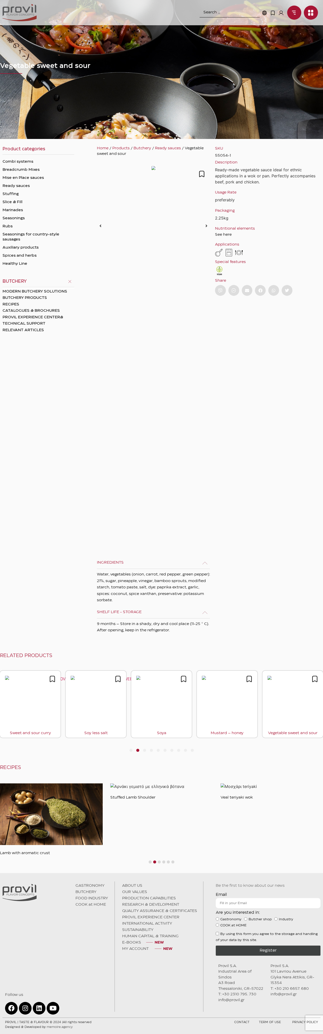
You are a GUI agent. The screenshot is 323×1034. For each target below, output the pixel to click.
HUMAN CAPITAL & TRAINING (150, 936)
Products (121, 148)
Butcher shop (260, 919)
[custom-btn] (220, 290)
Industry (286, 919)
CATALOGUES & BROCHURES (31, 310)
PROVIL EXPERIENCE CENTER (150, 917)
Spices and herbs (20, 255)
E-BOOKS (131, 942)
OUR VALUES (134, 892)
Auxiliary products (21, 247)
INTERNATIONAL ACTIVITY (147, 923)
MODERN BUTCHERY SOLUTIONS (35, 291)
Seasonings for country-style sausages (31, 237)
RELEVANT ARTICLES (23, 330)
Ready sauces (16, 186)
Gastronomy (230, 919)
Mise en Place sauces (23, 178)
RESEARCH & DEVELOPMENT (150, 904)
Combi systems (18, 161)
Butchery (142, 148)
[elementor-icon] (273, 13)
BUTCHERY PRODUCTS (25, 298)
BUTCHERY (85, 892)
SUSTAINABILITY (137, 930)
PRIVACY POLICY (305, 1022)
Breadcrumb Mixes (21, 170)
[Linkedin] (39, 1008)
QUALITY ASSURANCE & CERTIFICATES (159, 911)
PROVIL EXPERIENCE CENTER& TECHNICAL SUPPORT (33, 321)
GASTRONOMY (89, 885)
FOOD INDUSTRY (91, 898)
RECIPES (11, 304)
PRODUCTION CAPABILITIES (149, 898)
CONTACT (242, 1022)
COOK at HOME (90, 904)
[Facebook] (11, 1008)
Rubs (8, 226)
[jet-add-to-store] (202, 174)
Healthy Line (15, 264)
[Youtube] (53, 1008)
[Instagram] (25, 1008)
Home (103, 148)
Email (221, 895)
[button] (100, 226)
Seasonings (14, 218)
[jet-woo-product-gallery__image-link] (153, 225)
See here (223, 234)
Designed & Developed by (39, 1027)
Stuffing (11, 194)
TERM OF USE (270, 1022)
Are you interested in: (238, 913)
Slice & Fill (12, 202)
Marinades (13, 210)
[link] (293, 13)
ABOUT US (132, 885)
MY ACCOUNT (136, 949)
